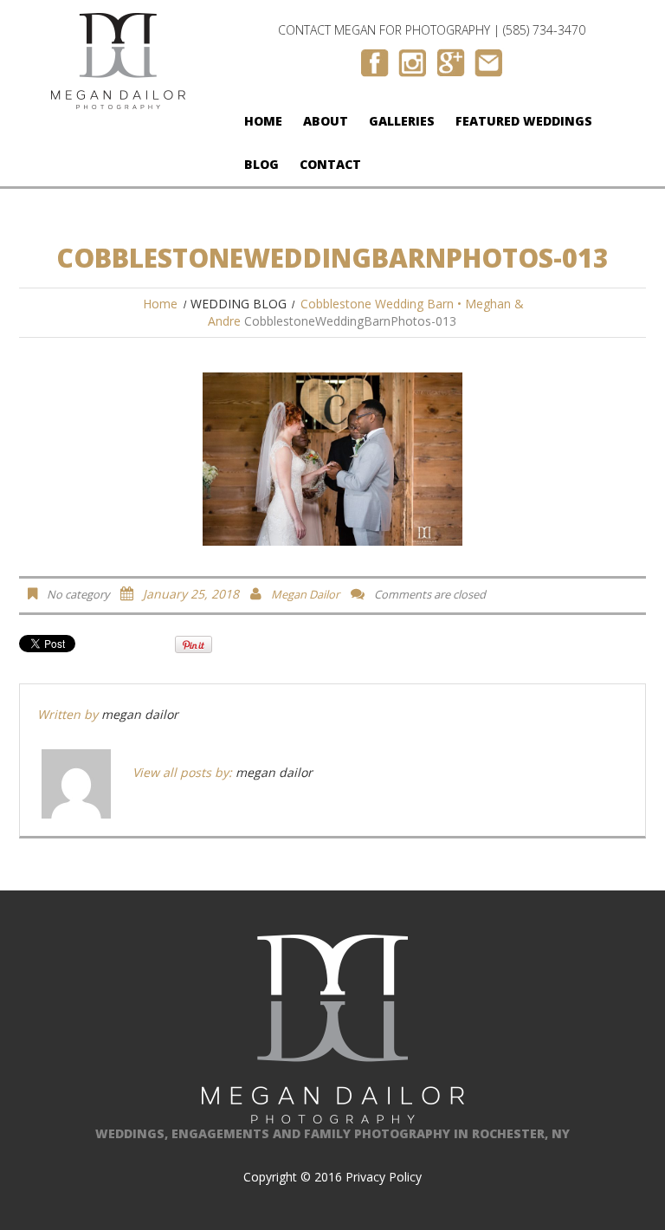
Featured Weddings (523, 121)
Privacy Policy (383, 1176)
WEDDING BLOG (238, 303)
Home (263, 121)
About (325, 121)
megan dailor (305, 594)
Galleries (402, 121)
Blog (261, 164)
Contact (330, 164)
